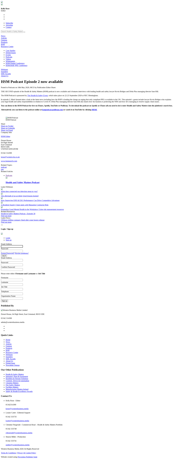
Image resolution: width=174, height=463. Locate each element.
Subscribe (9, 23)
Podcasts (9, 57)
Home (8, 340)
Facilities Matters (12, 387)
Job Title (4, 287)
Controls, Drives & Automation (17, 381)
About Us (4, 76)
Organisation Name (8, 296)
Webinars (4, 69)
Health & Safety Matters (15, 374)
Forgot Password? (7, 253)
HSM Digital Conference (15, 63)
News (3, 36)
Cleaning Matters (12, 383)
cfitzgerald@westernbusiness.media (19, 433)
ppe (2, 169)
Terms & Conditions (8, 453)
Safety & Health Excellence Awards (19, 391)
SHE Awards (6, 74)
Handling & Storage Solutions (17, 379)
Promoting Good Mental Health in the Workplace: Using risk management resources (32, 209)
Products (4, 42)
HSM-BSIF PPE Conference (16, 65)
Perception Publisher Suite (27, 457)
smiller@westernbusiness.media (17, 445)
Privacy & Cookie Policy (26, 453)
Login (8, 238)
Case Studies (10, 51)
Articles (4, 38)
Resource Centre (7, 47)
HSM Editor (5, 136)
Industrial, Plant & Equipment (17, 376)
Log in (4, 256)
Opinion (4, 40)
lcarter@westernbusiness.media (17, 421)
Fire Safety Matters (13, 385)
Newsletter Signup (13, 365)
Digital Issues (11, 53)
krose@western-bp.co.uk (10, 157)
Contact (8, 27)
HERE (94, 110)
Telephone (5, 291)
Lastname (4, 282)
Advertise (9, 25)
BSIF (3, 44)
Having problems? (22, 253)
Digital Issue (10, 363)
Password (4, 249)
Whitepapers (10, 61)
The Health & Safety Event (37, 95)
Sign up (8, 240)
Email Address (6, 244)
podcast (4, 167)
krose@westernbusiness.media (17, 409)
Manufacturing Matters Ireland (17, 389)
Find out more (6, 216)
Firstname (4, 278)
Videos (8, 59)
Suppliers (4, 72)
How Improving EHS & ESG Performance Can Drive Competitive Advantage (30, 200)
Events (8, 55)
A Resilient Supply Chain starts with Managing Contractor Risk (24, 205)
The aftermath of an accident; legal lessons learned (19, 196)
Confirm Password (8, 267)
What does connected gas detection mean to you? (19, 191)
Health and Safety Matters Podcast (22, 182)
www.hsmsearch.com (9, 161)
